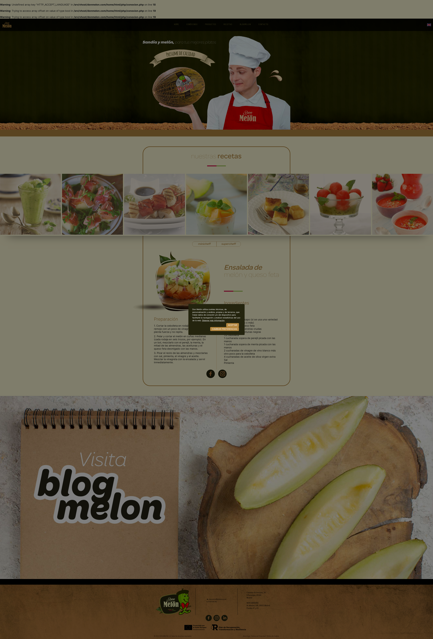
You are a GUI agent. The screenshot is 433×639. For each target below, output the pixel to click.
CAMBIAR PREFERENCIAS (224, 329)
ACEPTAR (232, 325)
